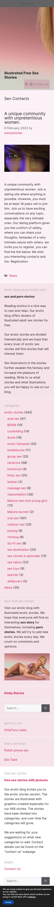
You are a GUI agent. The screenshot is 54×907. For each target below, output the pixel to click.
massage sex (16, 488)
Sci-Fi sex (14, 543)
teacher (12, 575)
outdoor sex (16, 524)
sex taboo (14, 562)
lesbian (12, 482)
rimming (13, 537)
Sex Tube (10, 759)
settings (32, 897)
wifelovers (14, 581)
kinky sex (13, 475)
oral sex (13, 518)
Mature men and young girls (27, 500)
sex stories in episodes (23, 556)
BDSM (11, 425)
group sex (14, 456)
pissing (12, 531)
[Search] (45, 708)
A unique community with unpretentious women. (25, 118)
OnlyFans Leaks (15, 730)
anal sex (13, 418)
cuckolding (15, 431)
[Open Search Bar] (26, 84)
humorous (14, 469)
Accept (8, 902)
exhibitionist (16, 450)
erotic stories (13, 412)
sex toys (13, 568)
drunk (11, 437)
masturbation (16, 494)
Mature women (18, 512)
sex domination (18, 549)
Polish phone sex (16, 750)
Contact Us (12, 869)
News (13, 275)
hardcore (13, 463)
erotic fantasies (18, 444)
